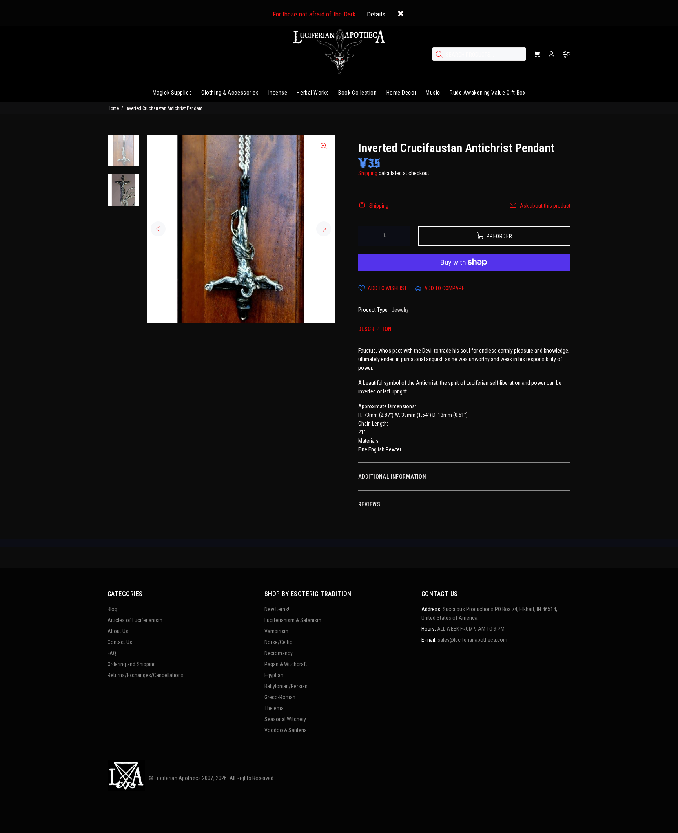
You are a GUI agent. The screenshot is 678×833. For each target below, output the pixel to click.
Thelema (274, 708)
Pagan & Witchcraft (285, 664)
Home (113, 108)
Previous (158, 228)
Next (323, 228)
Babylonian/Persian (286, 686)
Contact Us (120, 642)
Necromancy (278, 653)
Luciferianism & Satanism (292, 620)
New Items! (276, 609)
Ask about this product (545, 206)
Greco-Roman (279, 697)
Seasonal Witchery (285, 719)
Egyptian (273, 675)
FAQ (112, 653)
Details (376, 14)
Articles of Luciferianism (135, 620)
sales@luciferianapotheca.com (472, 640)
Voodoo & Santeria (285, 730)
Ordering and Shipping (132, 664)
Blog (112, 609)
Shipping (367, 173)
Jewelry (400, 310)
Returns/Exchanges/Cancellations (146, 675)
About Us (118, 631)
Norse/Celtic (278, 642)
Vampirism (276, 631)
